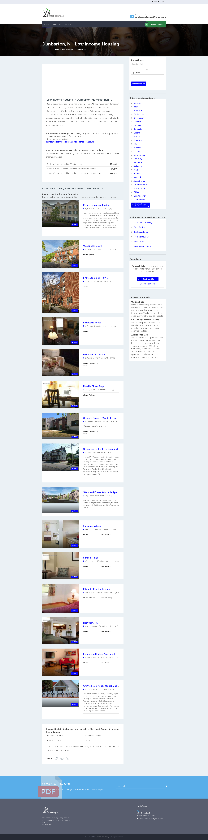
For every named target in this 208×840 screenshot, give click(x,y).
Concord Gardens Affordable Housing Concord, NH (109, 418)
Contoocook (139, 199)
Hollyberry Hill (90, 623)
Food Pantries (139, 227)
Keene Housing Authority (96, 205)
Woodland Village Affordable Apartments (104, 492)
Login (155, 1)
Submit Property (157, 24)
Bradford (137, 110)
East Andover (139, 196)
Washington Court (92, 246)
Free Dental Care (141, 237)
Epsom (136, 133)
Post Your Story (149, 279)
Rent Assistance (140, 232)
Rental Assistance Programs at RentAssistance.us (70, 142)
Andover (137, 103)
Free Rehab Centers (143, 246)
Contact (68, 24)
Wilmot (136, 173)
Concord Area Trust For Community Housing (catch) (109, 449)
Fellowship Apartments (95, 354)
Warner (136, 170)
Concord (137, 121)
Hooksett (137, 147)
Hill (134, 144)
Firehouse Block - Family (95, 278)
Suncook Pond (90, 557)
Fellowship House (92, 322)
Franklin (137, 136)
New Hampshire (68, 49)
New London (139, 155)
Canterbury (138, 114)
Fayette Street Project (95, 386)
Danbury (137, 125)
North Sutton (139, 188)
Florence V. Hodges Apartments (99, 654)
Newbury (137, 159)
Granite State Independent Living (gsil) (102, 686)
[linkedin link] (67, 758)
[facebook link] (56, 758)
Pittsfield (137, 162)
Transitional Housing (142, 222)
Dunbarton (81, 49)
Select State (137, 60)
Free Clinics (138, 241)
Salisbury (137, 166)
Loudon (137, 151)
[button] (166, 786)
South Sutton (139, 181)
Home (46, 24)
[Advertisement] (82, 83)
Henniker (137, 140)
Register (162, 1)
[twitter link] (61, 758)
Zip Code (135, 72)
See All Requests (147, 284)
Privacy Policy (47, 825)
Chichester (138, 118)
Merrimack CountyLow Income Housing (142, 205)
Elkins (136, 192)
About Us (57, 24)
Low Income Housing (102, 837)
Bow (135, 107)
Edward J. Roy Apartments (96, 589)
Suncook (137, 177)
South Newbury (140, 185)
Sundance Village (92, 526)
